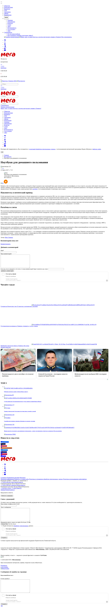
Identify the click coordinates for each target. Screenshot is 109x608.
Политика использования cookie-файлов (75, 479)
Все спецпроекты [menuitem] (67, 37)
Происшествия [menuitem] (8, 7)
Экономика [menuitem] (7, 12)
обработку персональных (21, 526)
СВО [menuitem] (8, 31)
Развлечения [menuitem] (7, 15)
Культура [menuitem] (10, 23)
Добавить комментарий (7, 270)
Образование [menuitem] (11, 21)
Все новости (7, 156)
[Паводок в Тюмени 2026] (9, 81)
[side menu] (1, 3)
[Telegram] (5, 46)
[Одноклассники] (5, 44)
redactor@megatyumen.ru (18, 485)
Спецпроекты (5, 105)
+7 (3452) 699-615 (16, 488)
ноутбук (35, 189)
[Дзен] (5, 42)
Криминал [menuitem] (7, 9)
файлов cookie (97, 149)
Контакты (22, 477)
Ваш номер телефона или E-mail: (10, 504)
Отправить (4, 537)
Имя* (2, 250)
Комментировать (5, 244)
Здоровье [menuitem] (10, 20)
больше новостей (6, 347)
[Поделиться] (2, 606)
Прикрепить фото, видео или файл (15, 522)
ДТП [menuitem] (5, 10)
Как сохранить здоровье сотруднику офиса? (20, 35)
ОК (2, 152)
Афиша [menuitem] (6, 13)
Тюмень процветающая (7, 107)
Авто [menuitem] (8, 26)
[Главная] (20, 56)
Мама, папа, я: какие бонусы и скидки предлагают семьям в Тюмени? (21, 108)
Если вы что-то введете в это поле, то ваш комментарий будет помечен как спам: (24, 269)
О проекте (4, 477)
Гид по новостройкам (13, 34)
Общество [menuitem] (7, 6)
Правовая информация (7, 479)
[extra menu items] (6, 17)
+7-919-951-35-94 (6, 488)
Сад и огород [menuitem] (11, 29)
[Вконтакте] (5, 40)
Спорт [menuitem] (9, 24)
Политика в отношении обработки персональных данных (46, 479)
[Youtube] (5, 50)
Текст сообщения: (6, 507)
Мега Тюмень (9, 237)
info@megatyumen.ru (17, 482)
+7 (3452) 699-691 (6, 482)
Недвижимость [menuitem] (11, 28)
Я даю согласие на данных (17, 526)
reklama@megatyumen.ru (8, 490)
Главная (6, 155)
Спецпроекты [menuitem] (8, 32)
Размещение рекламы (13, 477)
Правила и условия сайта (21, 479)
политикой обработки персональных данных (42, 149)
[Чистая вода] (21, 81)
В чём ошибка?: (5, 578)
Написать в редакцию (7, 495)
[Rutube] (5, 48)
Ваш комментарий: (6, 254)
